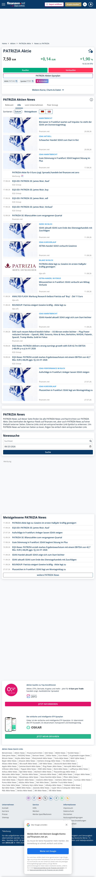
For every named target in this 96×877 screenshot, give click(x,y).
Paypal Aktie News (28, 769)
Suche (48, 452)
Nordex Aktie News (30, 774)
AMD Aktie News (65, 774)
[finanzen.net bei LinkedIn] (50, 798)
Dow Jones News (9, 755)
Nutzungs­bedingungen (73, 818)
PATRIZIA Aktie (25, 43)
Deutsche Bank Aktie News (65, 763)
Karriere (5, 811)
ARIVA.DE (9, 842)
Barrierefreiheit (69, 824)
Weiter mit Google (48, 851)
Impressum (68, 808)
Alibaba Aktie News (53, 785)
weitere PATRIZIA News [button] (48, 575)
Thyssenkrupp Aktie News (64, 772)
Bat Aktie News (8, 788)
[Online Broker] (17, 5)
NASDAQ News (24, 755)
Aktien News (19, 753)
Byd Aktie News (25, 772)
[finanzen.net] (16, 3)
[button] (54, 4)
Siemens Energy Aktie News (48, 761)
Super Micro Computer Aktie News (66, 788)
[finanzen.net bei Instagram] (28, 798)
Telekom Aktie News (72, 785)
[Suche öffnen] (85, 4)
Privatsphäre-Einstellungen (74, 821)
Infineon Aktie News (10, 769)
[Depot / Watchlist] (90, 51)
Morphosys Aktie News (28, 777)
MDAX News (60, 753)
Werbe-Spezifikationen (42, 814)
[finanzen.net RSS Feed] (67, 798)
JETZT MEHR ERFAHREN (48, 736)
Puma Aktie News (9, 782)
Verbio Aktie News (24, 790)
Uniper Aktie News (82, 774)
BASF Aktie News (77, 758)
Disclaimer (67, 814)
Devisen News (38, 755)
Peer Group (52, 105)
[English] (49, 111)
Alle (19, 105)
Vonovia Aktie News (48, 774)
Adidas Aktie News (26, 782)
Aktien (13, 43)
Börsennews (7, 753)
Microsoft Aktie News (28, 763)
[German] (42, 111)
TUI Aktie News (68, 761)
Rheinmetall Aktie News (42, 758)
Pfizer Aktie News (71, 777)
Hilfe (34, 808)
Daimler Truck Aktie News (61, 782)
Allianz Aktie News (9, 763)
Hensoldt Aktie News (72, 766)
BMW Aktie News (24, 788)
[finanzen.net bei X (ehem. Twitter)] (45, 798)
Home (4, 43)
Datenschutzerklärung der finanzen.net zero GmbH (46, 870)
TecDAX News (73, 753)
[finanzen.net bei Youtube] (39, 798)
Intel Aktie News (9, 780)
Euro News (63, 755)
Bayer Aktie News (9, 761)
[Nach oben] (89, 874)
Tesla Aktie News (61, 758)
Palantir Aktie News (26, 780)
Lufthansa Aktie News (79, 769)
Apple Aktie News (9, 766)
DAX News (49, 753)
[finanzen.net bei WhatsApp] (62, 798)
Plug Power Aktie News (52, 766)
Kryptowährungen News (80, 755)
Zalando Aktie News (41, 788)
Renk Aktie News (61, 769)
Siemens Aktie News (63, 780)
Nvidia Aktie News (22, 758)
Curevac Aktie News (82, 780)
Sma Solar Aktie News (11, 785)
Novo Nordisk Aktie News (50, 777)
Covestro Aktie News (44, 780)
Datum (18, 111)
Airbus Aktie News (9, 772)
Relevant (9, 105)
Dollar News (51, 755)
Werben (36, 811)
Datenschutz (68, 811)
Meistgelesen (30, 111)
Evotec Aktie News (9, 777)
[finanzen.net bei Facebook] (34, 798)
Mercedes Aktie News (11, 774)
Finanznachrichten (34, 753)
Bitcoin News (7, 758)
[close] (66, 825)
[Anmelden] (90, 4)
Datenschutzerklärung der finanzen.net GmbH (49, 868)
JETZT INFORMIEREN (48, 704)
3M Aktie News (40, 790)
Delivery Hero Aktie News (32, 785)
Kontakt (5, 808)
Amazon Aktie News (27, 761)
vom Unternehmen (34, 105)
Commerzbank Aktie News (30, 766)
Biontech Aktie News (43, 772)
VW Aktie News (55, 790)
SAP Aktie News (45, 763)
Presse (5, 814)
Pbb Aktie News (8, 790)
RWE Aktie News (45, 769)
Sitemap (5, 818)
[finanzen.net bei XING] (56, 798)
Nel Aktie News (42, 782)
